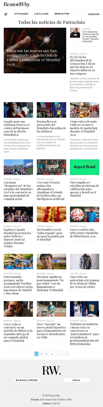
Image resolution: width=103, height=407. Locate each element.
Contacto (76, 380)
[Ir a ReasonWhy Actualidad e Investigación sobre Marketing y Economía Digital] (17, 4)
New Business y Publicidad (27, 380)
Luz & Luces (41, 14)
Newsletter (62, 14)
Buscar (95, 14)
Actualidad (21, 14)
